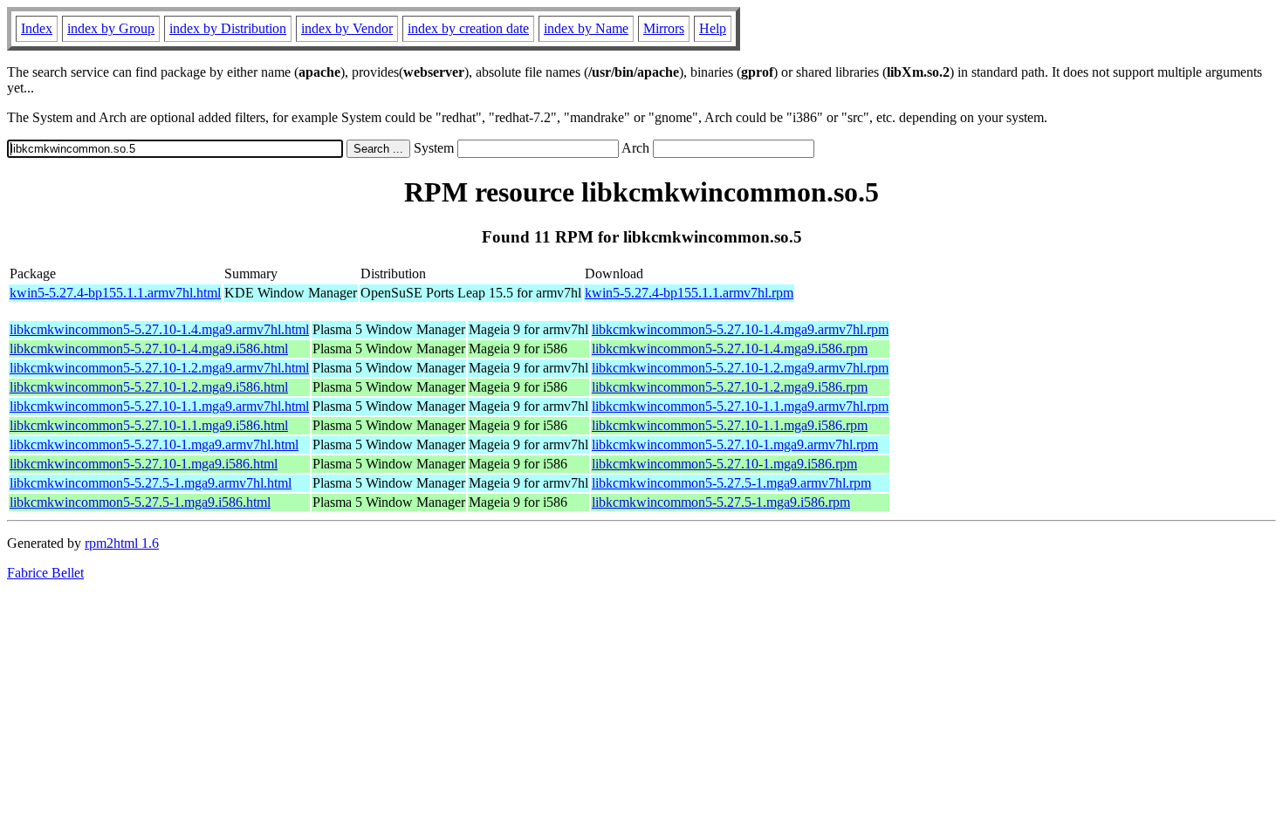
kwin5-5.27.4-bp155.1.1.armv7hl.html (115, 292)
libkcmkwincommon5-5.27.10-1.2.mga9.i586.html (149, 386)
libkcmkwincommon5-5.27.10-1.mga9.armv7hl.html (154, 444)
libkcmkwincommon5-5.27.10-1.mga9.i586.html (144, 463)
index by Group (110, 28)
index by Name (586, 28)
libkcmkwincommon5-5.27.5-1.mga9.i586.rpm (721, 502)
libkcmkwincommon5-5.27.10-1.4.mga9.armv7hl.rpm (740, 329)
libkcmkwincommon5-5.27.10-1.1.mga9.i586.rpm (730, 425)
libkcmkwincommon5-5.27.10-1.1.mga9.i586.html (149, 425)
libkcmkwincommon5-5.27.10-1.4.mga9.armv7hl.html (159, 329)
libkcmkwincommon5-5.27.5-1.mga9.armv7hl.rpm (731, 482)
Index (36, 28)
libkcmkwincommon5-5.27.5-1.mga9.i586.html (140, 502)
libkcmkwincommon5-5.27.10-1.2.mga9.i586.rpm (730, 386)
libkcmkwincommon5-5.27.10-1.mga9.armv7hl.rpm (735, 444)
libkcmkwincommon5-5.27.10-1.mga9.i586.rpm (724, 463)
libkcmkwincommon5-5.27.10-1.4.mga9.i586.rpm (730, 348)
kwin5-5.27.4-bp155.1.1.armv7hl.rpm (689, 292)
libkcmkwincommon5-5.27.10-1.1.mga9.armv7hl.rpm (740, 406)
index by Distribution (227, 28)
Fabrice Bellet (45, 572)
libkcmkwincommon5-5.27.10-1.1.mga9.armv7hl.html (159, 406)
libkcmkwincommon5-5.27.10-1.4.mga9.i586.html (149, 348)
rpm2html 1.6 (122, 543)
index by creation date (468, 28)
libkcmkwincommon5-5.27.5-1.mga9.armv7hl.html (151, 482)
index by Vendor (347, 28)
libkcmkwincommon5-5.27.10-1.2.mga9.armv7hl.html (159, 367)
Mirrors (663, 28)
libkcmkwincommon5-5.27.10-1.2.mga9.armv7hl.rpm (740, 367)
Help (712, 28)
